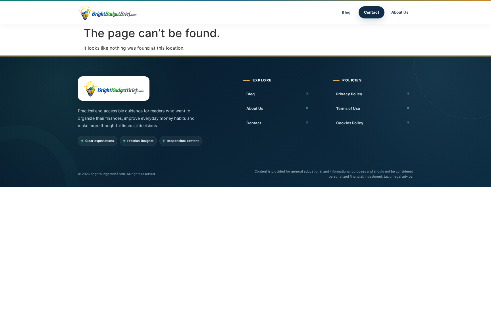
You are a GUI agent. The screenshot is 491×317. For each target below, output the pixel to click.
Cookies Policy (349, 123)
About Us (400, 12)
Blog (346, 12)
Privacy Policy (349, 94)
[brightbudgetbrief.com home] (107, 12)
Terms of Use (348, 108)
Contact (371, 12)
